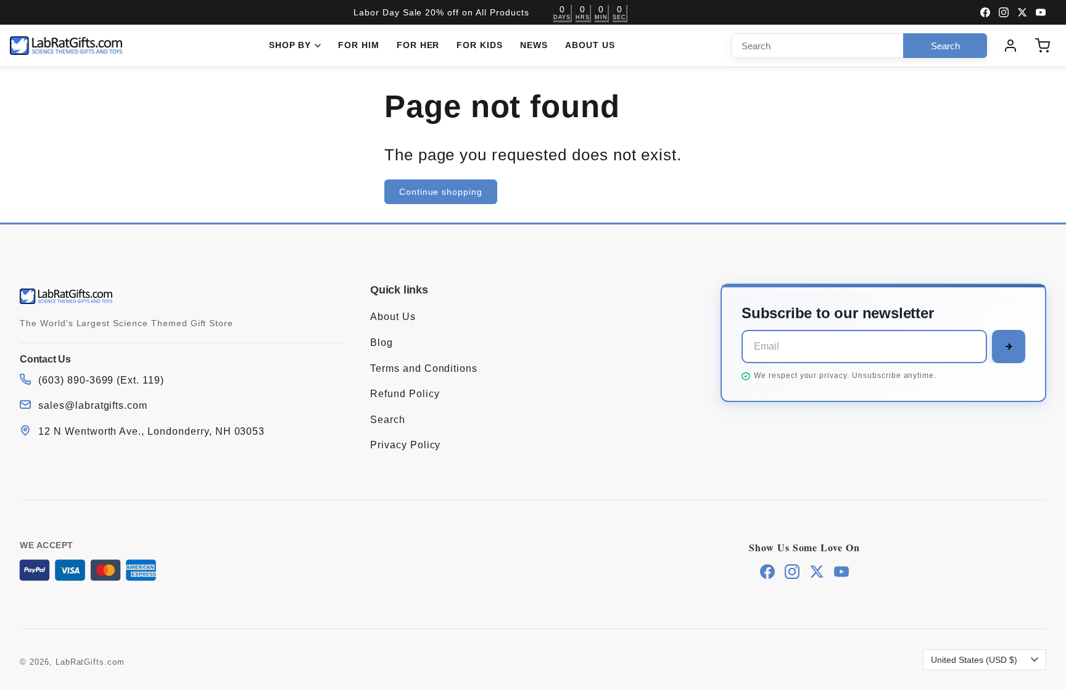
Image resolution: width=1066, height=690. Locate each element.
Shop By (290, 45)
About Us (590, 45)
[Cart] (1042, 45)
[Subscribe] (1008, 346)
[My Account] (1010, 45)
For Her (418, 45)
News (534, 45)
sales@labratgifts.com (92, 405)
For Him (358, 45)
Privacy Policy (405, 445)
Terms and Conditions (423, 368)
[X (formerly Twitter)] (1022, 12)
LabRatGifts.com (90, 662)
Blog (381, 342)
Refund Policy (404, 393)
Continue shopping (440, 192)
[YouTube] (1040, 12)
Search (387, 419)
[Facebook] (985, 12)
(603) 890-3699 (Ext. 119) (101, 380)
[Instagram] (1003, 12)
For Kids (480, 45)
